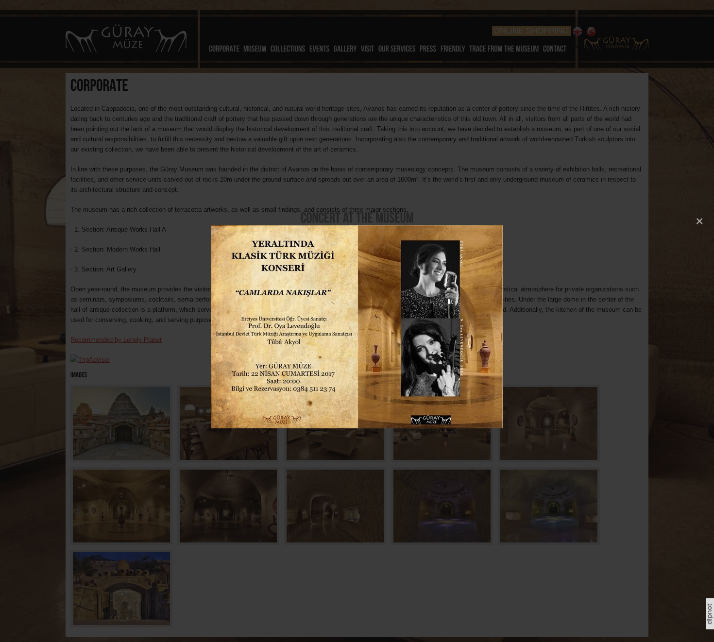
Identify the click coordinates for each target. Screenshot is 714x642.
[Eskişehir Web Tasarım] (710, 627)
